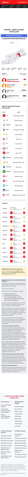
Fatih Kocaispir (18, 423)
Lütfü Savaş (18, 426)
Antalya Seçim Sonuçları (21, 448)
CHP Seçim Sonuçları (6, 436)
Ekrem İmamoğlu (19, 406)
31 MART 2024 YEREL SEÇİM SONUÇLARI (14, 397)
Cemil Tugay (18, 416)
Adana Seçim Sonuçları (21, 445)
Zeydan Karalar (19, 421)
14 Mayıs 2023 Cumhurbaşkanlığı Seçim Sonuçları (5, 410)
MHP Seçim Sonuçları (6, 443)
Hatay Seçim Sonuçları (20, 457)
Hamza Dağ (18, 419)
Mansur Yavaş (18, 411)
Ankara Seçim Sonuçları (21, 438)
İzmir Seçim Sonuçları (20, 440)
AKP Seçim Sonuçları (6, 438)
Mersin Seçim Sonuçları (21, 454)
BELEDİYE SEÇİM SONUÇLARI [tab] (14, 35)
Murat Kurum (18, 409)
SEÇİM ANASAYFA (22, 2)
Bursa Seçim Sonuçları (20, 443)
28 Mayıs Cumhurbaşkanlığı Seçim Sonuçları (5, 416)
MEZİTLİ (4, 73)
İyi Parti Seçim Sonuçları (7, 440)
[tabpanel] (14, 71)
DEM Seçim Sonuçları (6, 445)
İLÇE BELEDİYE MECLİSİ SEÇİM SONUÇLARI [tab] (14, 38)
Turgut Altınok (18, 414)
